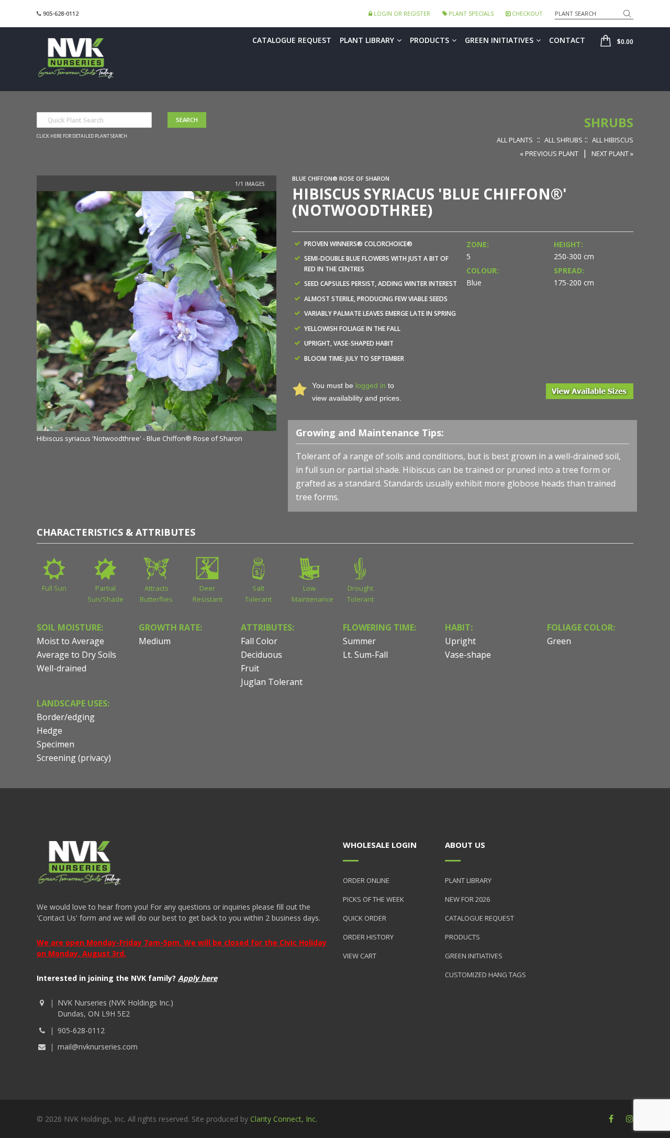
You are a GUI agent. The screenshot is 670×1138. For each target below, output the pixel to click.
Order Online (366, 880)
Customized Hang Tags (485, 974)
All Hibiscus (612, 140)
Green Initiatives (499, 40)
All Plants (515, 140)
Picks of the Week (373, 899)
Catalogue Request (291, 40)
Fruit (250, 668)
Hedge (49, 730)
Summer (359, 641)
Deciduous (261, 654)
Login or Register (401, 13)
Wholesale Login (380, 844)
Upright (460, 641)
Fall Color (259, 641)
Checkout (526, 13)
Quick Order (364, 918)
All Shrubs (563, 140)
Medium (155, 641)
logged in (370, 385)
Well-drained (61, 668)
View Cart (359, 955)
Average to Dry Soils (76, 654)
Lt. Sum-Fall (365, 654)
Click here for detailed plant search (82, 136)
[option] (156, 317)
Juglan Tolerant (272, 682)
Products (429, 40)
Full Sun (54, 588)
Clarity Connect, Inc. (283, 1119)
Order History (368, 937)
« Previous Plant (549, 153)
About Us (465, 844)
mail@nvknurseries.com (98, 1047)
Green (559, 641)
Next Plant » (612, 153)
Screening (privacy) (74, 758)
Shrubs (608, 122)
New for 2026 (467, 899)
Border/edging (66, 717)
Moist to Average (70, 641)
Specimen (55, 744)
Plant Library (367, 40)
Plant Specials (470, 13)
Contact (567, 40)
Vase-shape (468, 654)
